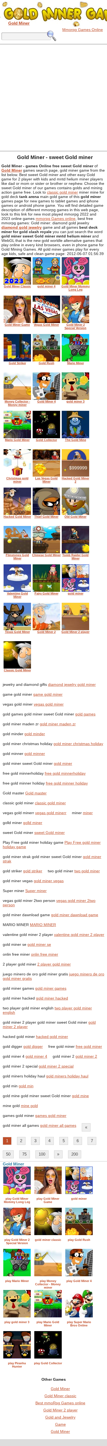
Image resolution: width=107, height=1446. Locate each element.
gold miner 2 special (56, 1066)
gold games (85, 714)
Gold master (36, 793)
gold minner (34, 753)
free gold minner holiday (67, 783)
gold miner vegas (49, 881)
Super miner (36, 890)
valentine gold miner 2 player (79, 934)
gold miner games (50, 988)
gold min (26, 1086)
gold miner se (39, 944)
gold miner (63, 763)
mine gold (29, 1105)
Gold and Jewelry (60, 1417)
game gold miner (48, 694)
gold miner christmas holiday (78, 744)
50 (8, 1154)
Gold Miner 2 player (60, 1410)
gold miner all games (58, 1125)
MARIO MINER (43, 925)
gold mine (80, 1096)
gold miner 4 (36, 1056)
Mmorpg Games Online (82, 29)
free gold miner (89, 1046)
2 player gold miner (54, 964)
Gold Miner (60, 1388)
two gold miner (87, 871)
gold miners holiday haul (67, 1076)
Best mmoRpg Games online (60, 1403)
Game (60, 1424)
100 (42, 1154)
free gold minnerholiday (65, 773)
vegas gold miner (49, 704)
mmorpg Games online (55, 218)
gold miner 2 (86, 1056)
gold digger (33, 1046)
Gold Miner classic (60, 1396)
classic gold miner (62, 192)
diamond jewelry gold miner (72, 684)
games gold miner (50, 1115)
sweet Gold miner (49, 832)
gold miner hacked (52, 998)
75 (24, 1154)
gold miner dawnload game (74, 915)
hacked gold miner (52, 1036)
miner (88, 813)
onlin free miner (44, 954)
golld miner (32, 822)
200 (74, 1154)
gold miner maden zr (58, 724)
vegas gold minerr (50, 813)
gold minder (34, 734)
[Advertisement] (53, 97)
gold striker (32, 871)
